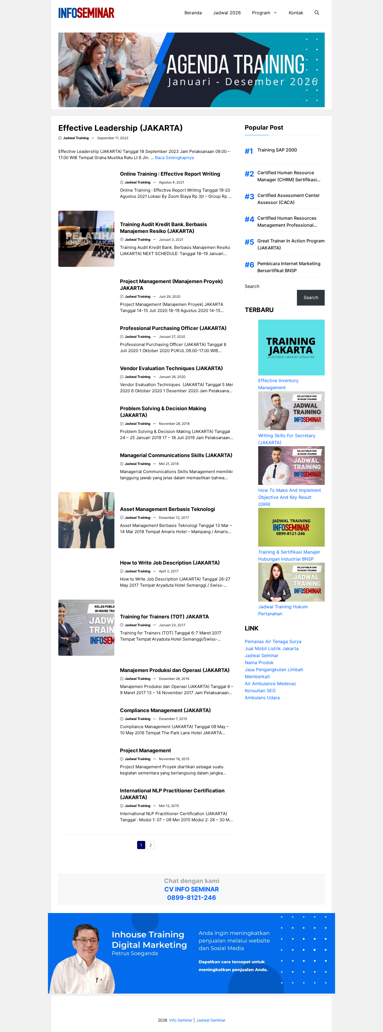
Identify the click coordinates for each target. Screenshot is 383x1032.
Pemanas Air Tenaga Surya (273, 642)
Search (252, 286)
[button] (317, 13)
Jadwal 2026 (227, 12)
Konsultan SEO (260, 691)
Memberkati (257, 677)
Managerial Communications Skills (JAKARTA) (176, 455)
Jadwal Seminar (261, 656)
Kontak (296, 12)
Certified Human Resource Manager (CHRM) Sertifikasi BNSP (287, 179)
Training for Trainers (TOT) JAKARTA (164, 617)
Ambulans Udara (262, 698)
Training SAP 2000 (277, 150)
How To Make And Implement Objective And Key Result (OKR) (289, 497)
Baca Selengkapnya (174, 157)
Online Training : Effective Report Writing (170, 174)
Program (261, 12)
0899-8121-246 (191, 897)
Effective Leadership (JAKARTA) (120, 128)
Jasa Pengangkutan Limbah (274, 670)
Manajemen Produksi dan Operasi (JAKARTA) (175, 670)
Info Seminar (180, 1020)
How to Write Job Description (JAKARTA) (170, 563)
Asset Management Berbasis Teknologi (167, 509)
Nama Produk (259, 663)
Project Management (145, 750)
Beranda (193, 12)
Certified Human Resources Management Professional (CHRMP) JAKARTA (287, 225)
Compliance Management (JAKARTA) (165, 710)
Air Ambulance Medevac (270, 684)
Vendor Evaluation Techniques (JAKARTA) (171, 368)
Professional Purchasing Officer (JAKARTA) (173, 328)
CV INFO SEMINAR (191, 889)
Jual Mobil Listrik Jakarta (272, 649)
